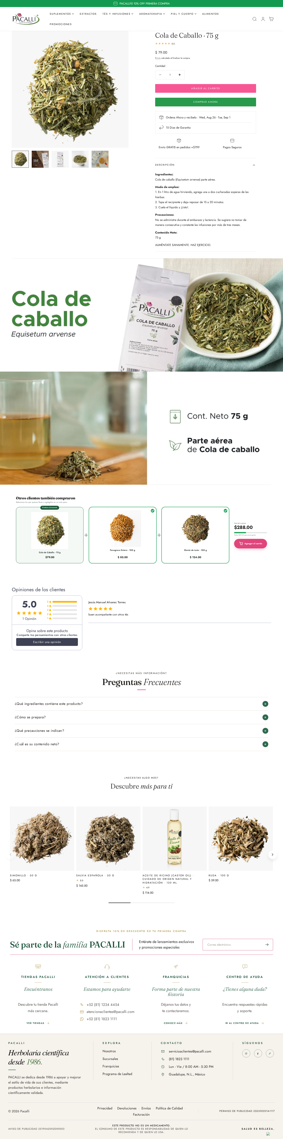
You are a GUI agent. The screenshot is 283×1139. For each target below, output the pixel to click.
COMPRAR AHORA (205, 102)
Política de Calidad (169, 1108)
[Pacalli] (270, 1053)
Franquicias (111, 1066)
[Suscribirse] (267, 944)
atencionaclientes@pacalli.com (110, 1011)
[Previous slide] (10, 854)
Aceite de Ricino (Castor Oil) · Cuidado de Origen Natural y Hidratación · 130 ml (168, 879)
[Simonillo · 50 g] (42, 839)
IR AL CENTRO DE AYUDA (242, 1023)
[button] (254, 19)
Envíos (146, 1108)
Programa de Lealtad (117, 1074)
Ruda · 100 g (219, 875)
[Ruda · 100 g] (241, 839)
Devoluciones (127, 1108)
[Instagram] (246, 1053)
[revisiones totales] (205, 43)
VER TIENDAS (36, 1023)
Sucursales (110, 1059)
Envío (158, 58)
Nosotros (109, 1051)
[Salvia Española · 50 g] (108, 839)
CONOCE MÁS (173, 1023)
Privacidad (104, 1108)
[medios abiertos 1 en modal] (121, 38)
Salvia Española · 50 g (95, 875)
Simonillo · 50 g (23, 875)
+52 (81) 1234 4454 (103, 1004)
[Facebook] (258, 1053)
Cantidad (160, 66)
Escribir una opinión (47, 642)
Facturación (141, 1115)
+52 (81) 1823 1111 (102, 1018)
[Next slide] (272, 854)
